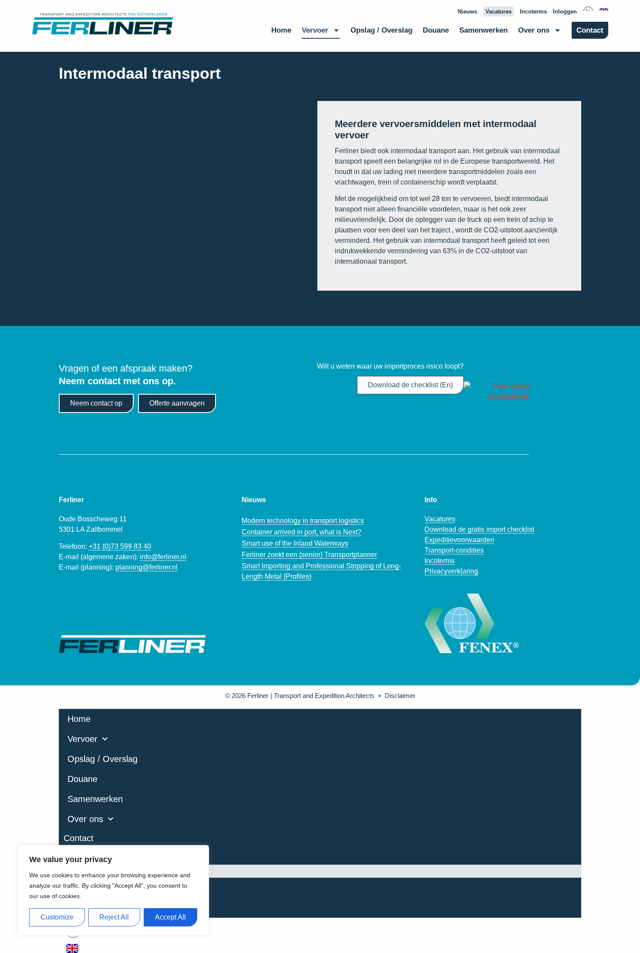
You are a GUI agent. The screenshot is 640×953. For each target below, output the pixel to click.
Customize (57, 917)
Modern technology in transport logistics (303, 520)
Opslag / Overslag (381, 30)
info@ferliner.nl (163, 556)
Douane (436, 30)
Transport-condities (454, 550)
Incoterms (533, 11)
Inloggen (565, 11)
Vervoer (315, 30)
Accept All (170, 917)
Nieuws (467, 11)
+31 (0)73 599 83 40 (120, 546)
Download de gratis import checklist (479, 529)
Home (281, 30)
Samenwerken (483, 30)
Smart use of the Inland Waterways (295, 543)
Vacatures (498, 11)
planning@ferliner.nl (146, 567)
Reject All (114, 917)
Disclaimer (400, 695)
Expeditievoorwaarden (459, 540)
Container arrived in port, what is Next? (301, 532)
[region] (113, 890)
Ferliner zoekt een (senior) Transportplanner (309, 554)
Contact (589, 30)
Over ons (533, 30)
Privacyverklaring (451, 571)
